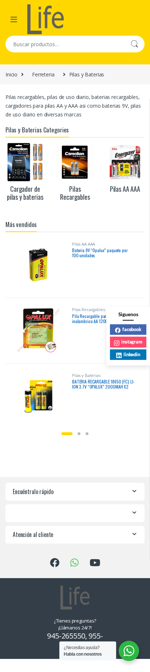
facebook (131, 329)
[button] (67, 433)
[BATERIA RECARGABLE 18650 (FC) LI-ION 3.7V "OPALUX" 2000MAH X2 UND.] (41, 396)
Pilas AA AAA (83, 244)
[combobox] (64, 44)
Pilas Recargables (88, 309)
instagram (131, 342)
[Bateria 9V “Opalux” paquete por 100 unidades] (41, 265)
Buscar (134, 44)
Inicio (11, 74)
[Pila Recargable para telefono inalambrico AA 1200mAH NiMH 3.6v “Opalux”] (41, 330)
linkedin (131, 354)
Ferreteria (43, 74)
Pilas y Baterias (86, 375)
